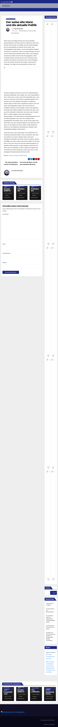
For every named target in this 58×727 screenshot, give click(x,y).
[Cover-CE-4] (53, 412)
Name (4, 244)
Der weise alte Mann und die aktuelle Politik (21, 23)
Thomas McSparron (14, 155)
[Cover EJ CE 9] (48, 188)
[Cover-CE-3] (48, 524)
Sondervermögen (32, 30)
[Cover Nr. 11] (48, 76)
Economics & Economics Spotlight (48, 689)
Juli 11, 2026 (22, 193)
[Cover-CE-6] (53, 300)
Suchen (48, 588)
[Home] (2, 10)
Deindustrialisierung (23, 30)
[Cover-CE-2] (53, 524)
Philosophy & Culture (6, 690)
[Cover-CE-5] (48, 412)
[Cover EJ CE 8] (53, 188)
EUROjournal (8, 698)
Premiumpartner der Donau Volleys (48, 720)
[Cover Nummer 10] (53, 76)
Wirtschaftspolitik (15, 33)
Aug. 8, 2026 (50, 696)
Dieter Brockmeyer (18, 28)
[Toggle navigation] (28, 10)
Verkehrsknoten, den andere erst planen (50, 627)
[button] (55, 10)
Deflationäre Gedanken (35, 191)
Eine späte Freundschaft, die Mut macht (50, 656)
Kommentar (5, 214)
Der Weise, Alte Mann (7, 186)
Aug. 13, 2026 (36, 694)
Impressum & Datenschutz (49, 724)
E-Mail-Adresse (6, 253)
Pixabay (24, 155)
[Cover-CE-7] (48, 300)
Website (4, 262)
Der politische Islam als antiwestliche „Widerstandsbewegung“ (50, 619)
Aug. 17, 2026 (8, 696)
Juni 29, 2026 (35, 193)
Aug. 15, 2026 (8, 193)
